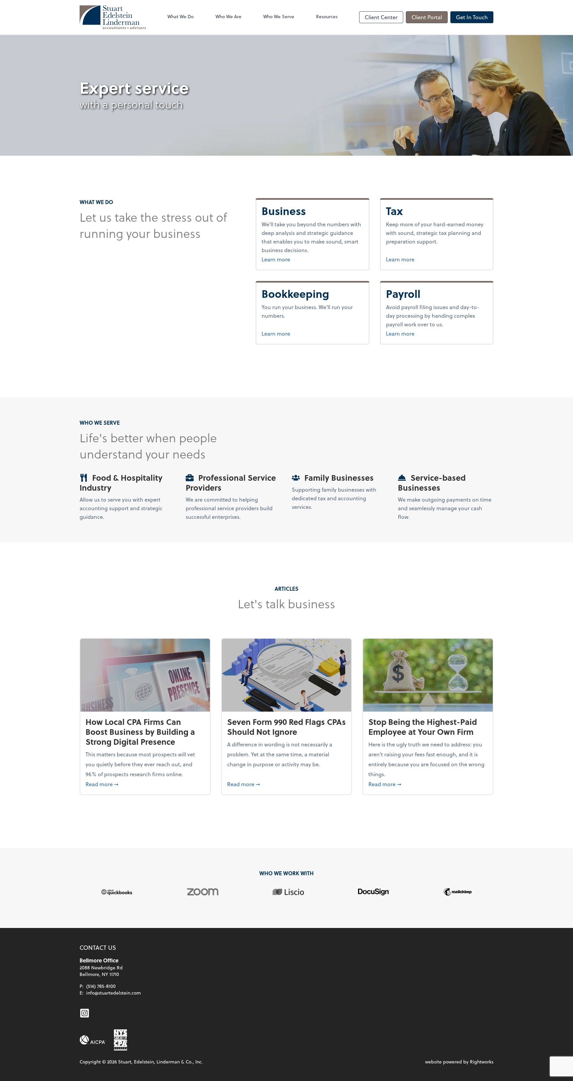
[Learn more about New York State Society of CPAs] (120, 1040)
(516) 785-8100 (101, 986)
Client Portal (427, 17)
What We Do (180, 16)
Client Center (381, 17)
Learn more (306, 259)
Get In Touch (472, 17)
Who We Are (228, 16)
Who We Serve (278, 16)
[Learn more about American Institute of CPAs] (92, 1040)
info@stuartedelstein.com (113, 992)
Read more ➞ (145, 784)
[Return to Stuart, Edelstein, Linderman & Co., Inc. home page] (113, 17)
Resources (327, 16)
